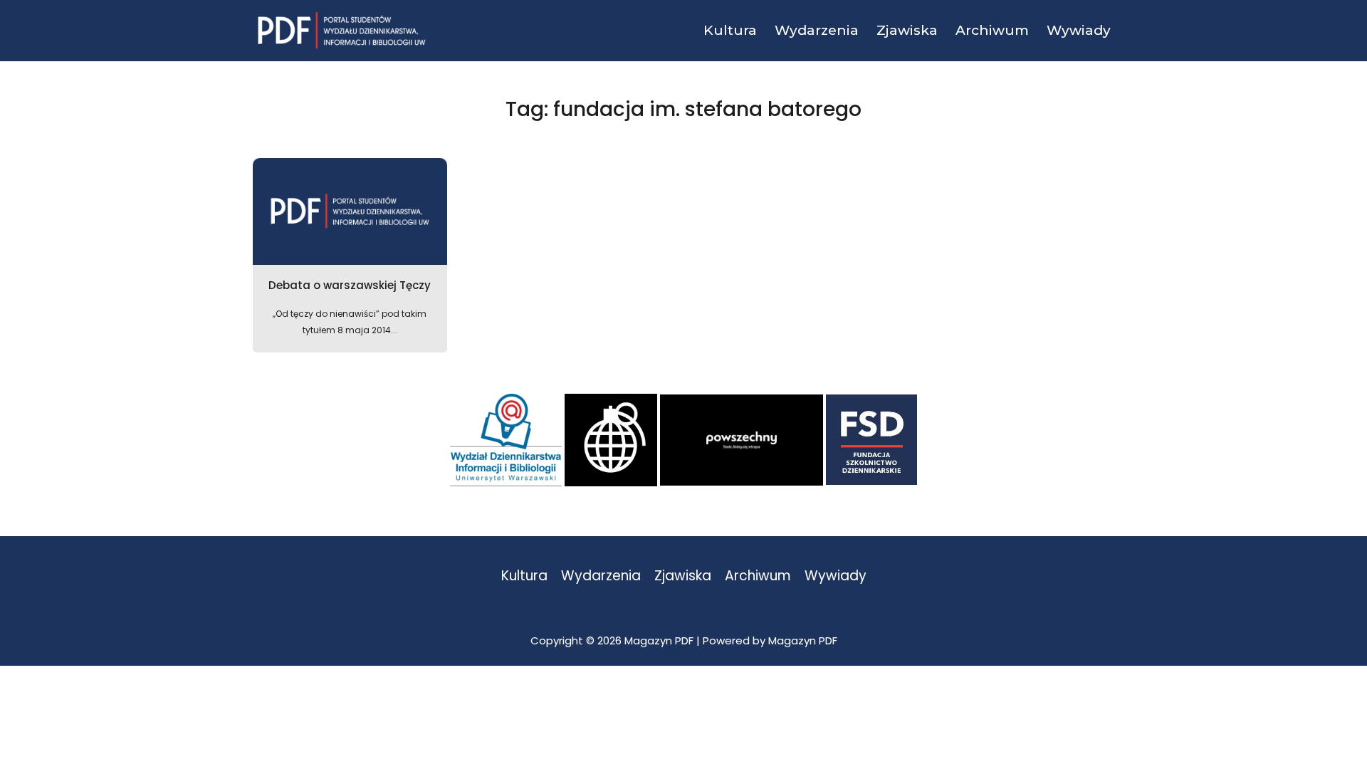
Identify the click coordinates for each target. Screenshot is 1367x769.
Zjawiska (682, 576)
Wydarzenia (601, 576)
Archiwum (758, 576)
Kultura (524, 576)
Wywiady (835, 576)
